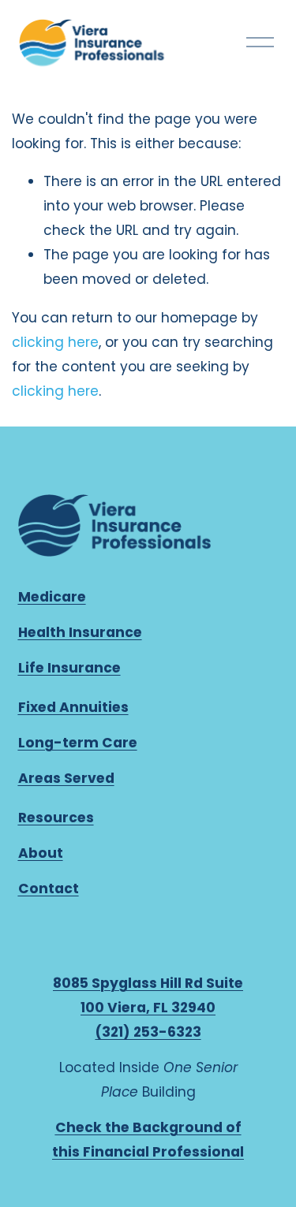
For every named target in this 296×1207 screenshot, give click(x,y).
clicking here (55, 342)
